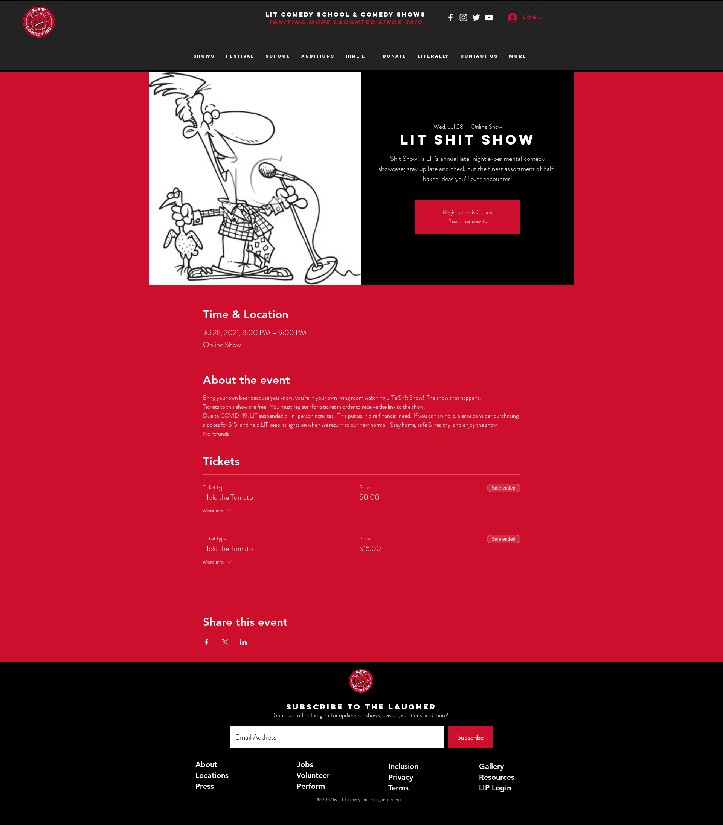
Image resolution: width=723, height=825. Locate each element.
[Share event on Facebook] (206, 642)
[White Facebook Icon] (450, 17)
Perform (311, 786)
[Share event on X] (225, 642)
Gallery (491, 766)
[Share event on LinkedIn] (243, 642)
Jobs (305, 764)
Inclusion (403, 766)
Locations (212, 775)
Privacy (400, 777)
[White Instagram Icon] (463, 17)
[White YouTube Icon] (489, 17)
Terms (398, 787)
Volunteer (313, 775)
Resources (496, 777)
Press (204, 786)
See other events (467, 221)
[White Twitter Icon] (476, 17)
